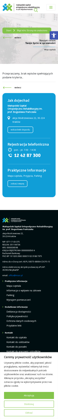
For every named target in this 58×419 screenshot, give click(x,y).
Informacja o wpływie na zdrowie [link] (23, 290)
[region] (29, 385)
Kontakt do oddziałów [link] (17, 342)
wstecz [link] (18, 37)
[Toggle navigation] (50, 7)
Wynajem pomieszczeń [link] (18, 299)
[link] (54, 35)
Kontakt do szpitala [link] (16, 337)
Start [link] (8, 30)
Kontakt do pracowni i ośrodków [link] (23, 351)
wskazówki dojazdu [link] (20, 129)
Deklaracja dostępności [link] (18, 311)
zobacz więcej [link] (17, 183)
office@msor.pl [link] (16, 275)
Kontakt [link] (9, 332)
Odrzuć (29, 412)
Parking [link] (10, 295)
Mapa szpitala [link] (13, 285)
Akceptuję (29, 395)
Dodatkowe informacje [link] (16, 307)
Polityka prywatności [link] (17, 316)
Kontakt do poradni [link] (16, 346)
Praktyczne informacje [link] (16, 281)
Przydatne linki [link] (13, 325)
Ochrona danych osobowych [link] (21, 320)
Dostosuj (29, 404)
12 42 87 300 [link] (27, 155)
